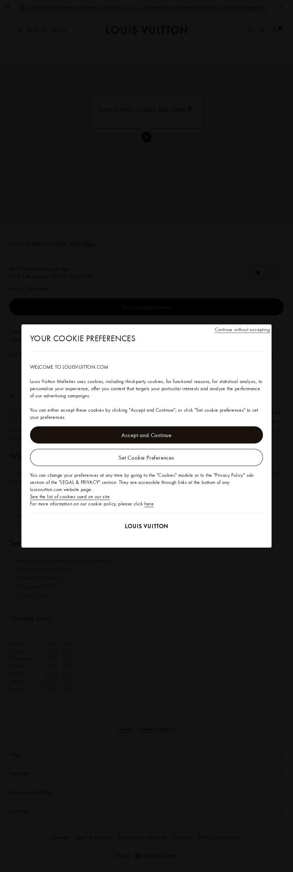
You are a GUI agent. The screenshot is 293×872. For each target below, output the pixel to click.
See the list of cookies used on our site (70, 496)
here (149, 503)
